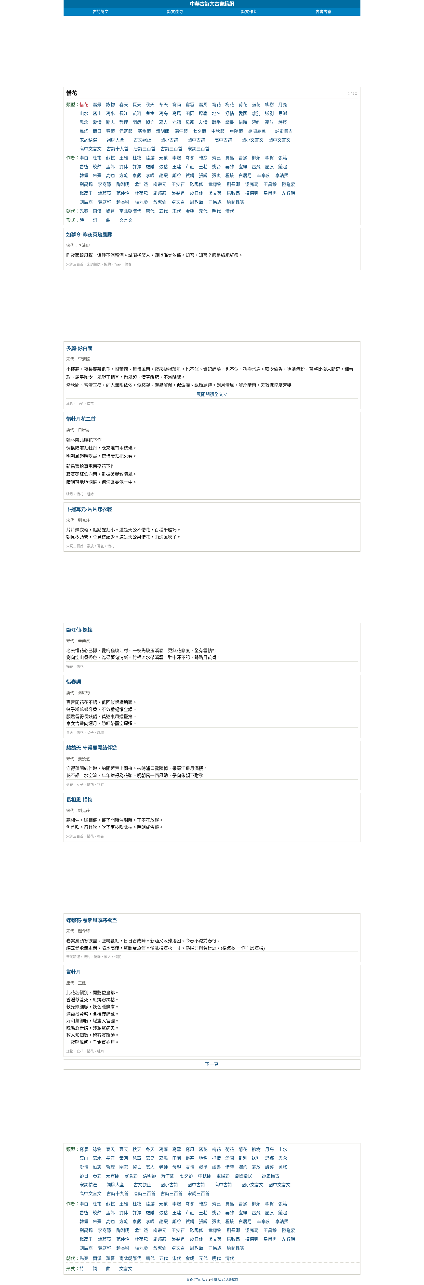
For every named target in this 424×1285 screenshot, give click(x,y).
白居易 (245, 175)
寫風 (203, 104)
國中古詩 (196, 140)
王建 (176, 166)
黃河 (136, 113)
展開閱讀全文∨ (212, 394)
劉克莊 (84, 520)
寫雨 (176, 104)
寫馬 (176, 113)
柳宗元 (159, 184)
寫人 (163, 122)
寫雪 (190, 104)
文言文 (125, 220)
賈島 (229, 158)
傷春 (128, 264)
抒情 (229, 113)
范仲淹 (123, 193)
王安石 (178, 184)
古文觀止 (142, 140)
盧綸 (242, 166)
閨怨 (136, 122)
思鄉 (282, 113)
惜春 (100, 784)
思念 (84, 122)
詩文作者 (249, 12)
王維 (123, 158)
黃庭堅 (104, 202)
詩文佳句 (175, 12)
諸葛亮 (104, 193)
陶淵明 (123, 184)
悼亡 (150, 122)
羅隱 (150, 166)
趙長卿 (123, 202)
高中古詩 (223, 140)
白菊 (80, 404)
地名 (216, 113)
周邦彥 (159, 193)
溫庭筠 (251, 184)
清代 (229, 211)
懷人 (107, 957)
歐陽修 (196, 184)
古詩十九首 (117, 148)
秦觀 (136, 175)
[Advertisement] (211, 50)
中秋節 (218, 131)
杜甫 (97, 158)
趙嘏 (163, 175)
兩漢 (97, 211)
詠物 (110, 104)
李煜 (176, 158)
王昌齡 (270, 184)
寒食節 (144, 131)
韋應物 (215, 184)
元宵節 (125, 131)
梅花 (229, 104)
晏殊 (229, 166)
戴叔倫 (159, 202)
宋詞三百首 (198, 148)
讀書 (229, 122)
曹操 (242, 158)
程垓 (229, 175)
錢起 (282, 166)
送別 (269, 113)
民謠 (84, 131)
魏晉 (110, 211)
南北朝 (125, 211)
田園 (190, 113)
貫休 (123, 166)
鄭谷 (176, 175)
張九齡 (141, 202)
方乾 (123, 175)
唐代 (150, 211)
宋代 (176, 211)
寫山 (97, 113)
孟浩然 (141, 184)
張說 (203, 175)
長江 (123, 113)
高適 (110, 175)
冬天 (163, 104)
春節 (110, 131)
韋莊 (190, 166)
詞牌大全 (115, 140)
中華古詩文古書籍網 (212, 4)
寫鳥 (163, 113)
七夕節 (199, 131)
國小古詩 (169, 140)
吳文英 (215, 193)
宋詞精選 (88, 140)
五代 (163, 211)
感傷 (100, 732)
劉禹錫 (86, 184)
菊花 (256, 104)
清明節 (162, 131)
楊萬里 (86, 193)
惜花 (117, 264)
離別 (256, 113)
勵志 (110, 122)
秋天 (150, 104)
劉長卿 (233, 184)
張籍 (282, 158)
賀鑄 (190, 175)
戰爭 (216, 122)
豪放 (269, 122)
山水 (84, 113)
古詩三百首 (171, 148)
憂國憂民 (257, 131)
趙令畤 (84, 931)
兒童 (150, 113)
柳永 (256, 158)
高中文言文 (91, 148)
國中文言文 (279, 140)
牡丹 (69, 494)
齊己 (216, 158)
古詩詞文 (100, 12)
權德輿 (251, 193)
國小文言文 (252, 140)
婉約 (256, 122)
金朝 (190, 211)
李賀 (269, 158)
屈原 (269, 166)
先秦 (84, 211)
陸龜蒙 (288, 184)
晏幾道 (178, 193)
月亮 (282, 104)
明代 (216, 211)
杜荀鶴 (141, 193)
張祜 (163, 166)
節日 (97, 131)
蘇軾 (110, 158)
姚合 (216, 166)
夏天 (136, 104)
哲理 (123, 122)
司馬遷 (215, 202)
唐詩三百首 (144, 148)
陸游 (150, 158)
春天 (123, 104)
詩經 (282, 122)
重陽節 (236, 131)
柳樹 (269, 104)
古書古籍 (323, 12)
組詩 (90, 494)
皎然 (97, 166)
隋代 (136, 211)
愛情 (97, 122)
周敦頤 (196, 202)
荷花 (242, 104)
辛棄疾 (263, 175)
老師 (176, 122)
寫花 (216, 104)
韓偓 (84, 175)
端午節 (181, 131)
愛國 (242, 113)
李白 (84, 158)
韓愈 (203, 158)
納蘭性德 (235, 202)
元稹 (163, 158)
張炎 (216, 175)
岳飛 (256, 166)
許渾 (136, 166)
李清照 (282, 175)
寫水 (110, 113)
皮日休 (196, 193)
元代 (203, 211)
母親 (190, 122)
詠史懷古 (284, 131)
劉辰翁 (86, 202)
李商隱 (104, 184)
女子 (90, 732)
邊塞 (203, 113)
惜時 (242, 122)
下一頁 (211, 1064)
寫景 (97, 104)
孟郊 (110, 166)
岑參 (190, 158)
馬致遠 (233, 193)
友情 (203, 122)
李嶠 (150, 175)
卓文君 (178, 202)
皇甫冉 (270, 193)
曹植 (84, 166)
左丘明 (288, 193)
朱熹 (97, 175)
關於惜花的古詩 (196, 1280)
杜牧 (136, 158)
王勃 (203, 166)
